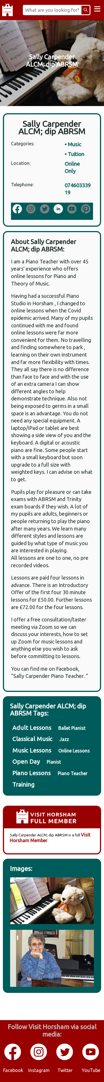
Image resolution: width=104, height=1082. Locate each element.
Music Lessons (31, 750)
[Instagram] (31, 209)
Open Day (26, 761)
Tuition (76, 154)
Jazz (64, 739)
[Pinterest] (86, 209)
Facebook (13, 1070)
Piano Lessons (31, 773)
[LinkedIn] (59, 209)
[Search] (85, 10)
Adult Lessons (31, 727)
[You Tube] (91, 1059)
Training (23, 784)
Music (74, 144)
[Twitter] (65, 1059)
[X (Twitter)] (45, 209)
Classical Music (32, 738)
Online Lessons (74, 750)
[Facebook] (18, 209)
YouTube (91, 1070)
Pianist (54, 761)
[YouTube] (72, 209)
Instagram (39, 1070)
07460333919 (78, 188)
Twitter (65, 1070)
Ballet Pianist (72, 728)
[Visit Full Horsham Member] (52, 817)
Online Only (72, 167)
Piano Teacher (73, 773)
